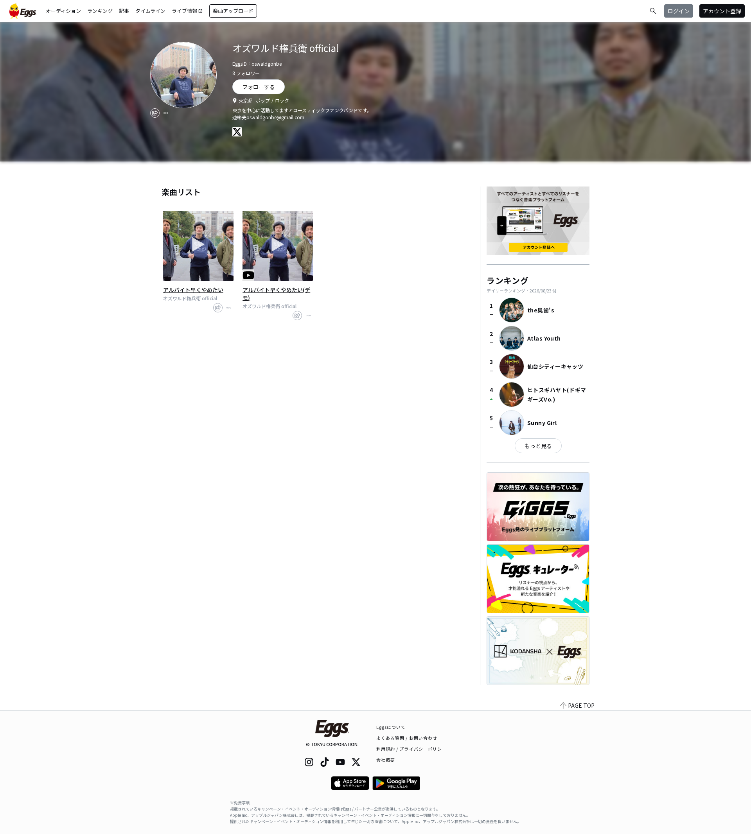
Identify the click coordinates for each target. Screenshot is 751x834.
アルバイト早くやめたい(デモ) (276, 293)
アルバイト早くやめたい (193, 290)
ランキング (100, 10)
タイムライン (150, 10)
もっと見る (538, 446)
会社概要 (385, 760)
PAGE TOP (581, 705)
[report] (166, 113)
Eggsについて (391, 727)
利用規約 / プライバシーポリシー (411, 749)
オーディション (63, 10)
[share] (155, 113)
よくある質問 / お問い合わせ (407, 738)
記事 (124, 10)
